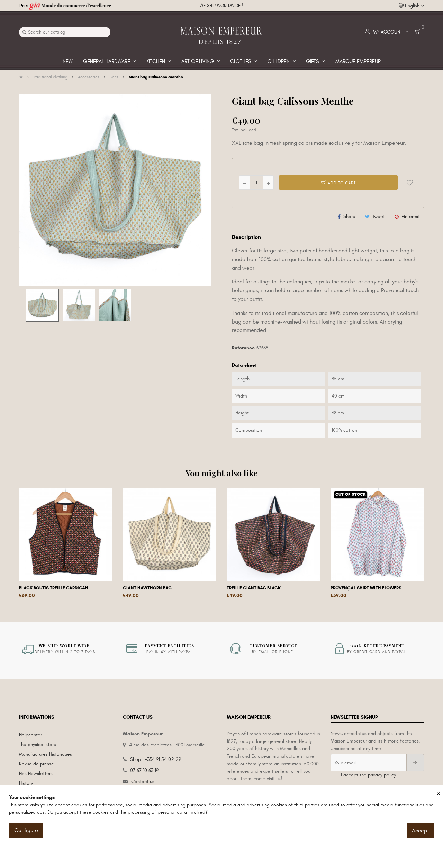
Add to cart (341, 182)
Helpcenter (30, 735)
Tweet (378, 217)
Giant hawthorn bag (147, 588)
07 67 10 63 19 (144, 770)
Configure (26, 830)
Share (349, 217)
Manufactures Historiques (45, 754)
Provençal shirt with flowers (366, 588)
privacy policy (382, 775)
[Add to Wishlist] (410, 182)
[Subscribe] (415, 762)
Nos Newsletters (36, 773)
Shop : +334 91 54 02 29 (155, 759)
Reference (243, 348)
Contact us (142, 781)
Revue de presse (36, 764)
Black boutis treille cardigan (53, 588)
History (26, 783)
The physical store (37, 744)
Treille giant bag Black (254, 588)
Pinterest (410, 217)
